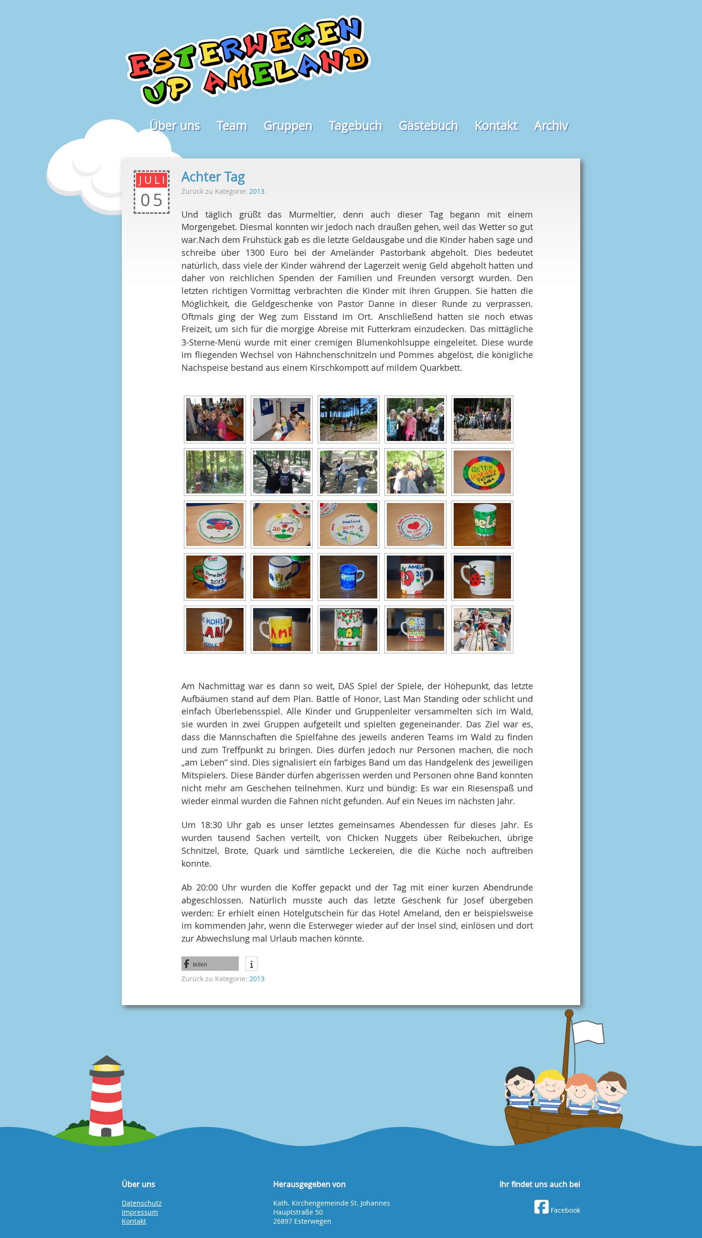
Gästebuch (428, 125)
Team (232, 125)
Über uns (174, 125)
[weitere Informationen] (251, 961)
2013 (257, 191)
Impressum (140, 1212)
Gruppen (288, 125)
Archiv (551, 125)
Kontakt (496, 125)
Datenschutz (142, 1203)
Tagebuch (355, 125)
